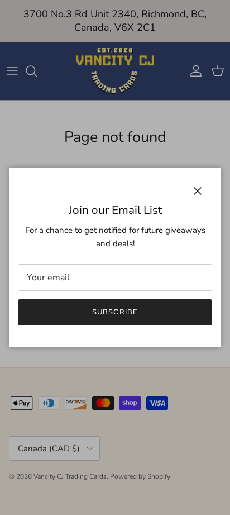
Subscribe (114, 312)
